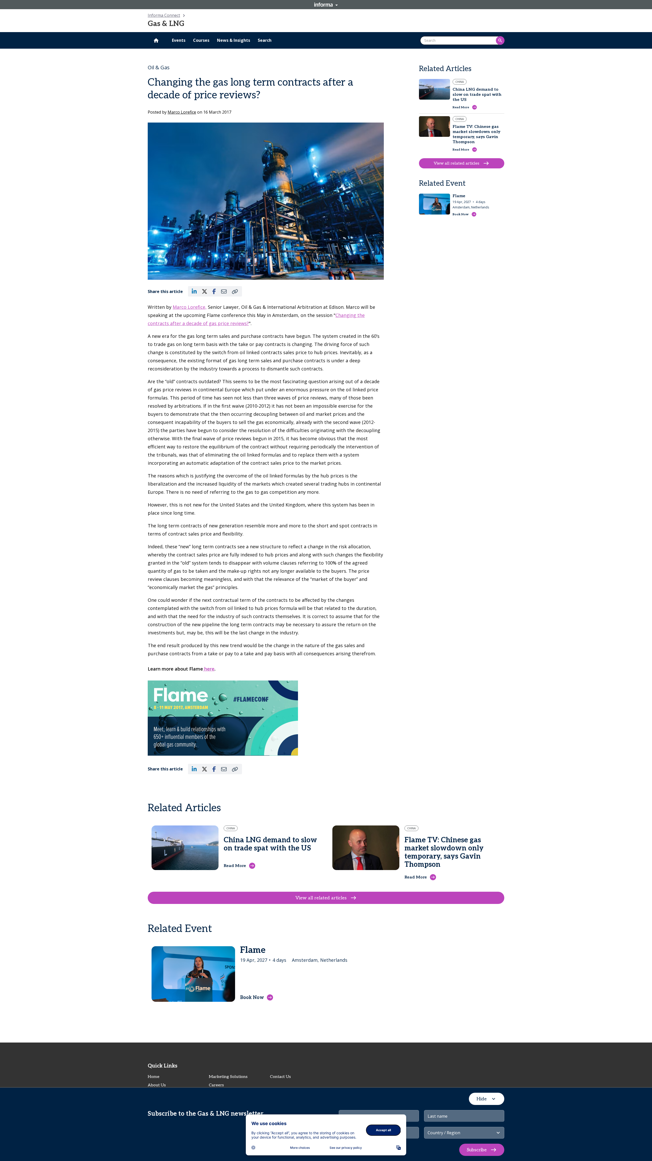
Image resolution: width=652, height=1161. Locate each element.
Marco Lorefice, (190, 307)
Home (153, 1076)
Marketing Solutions (228, 1076)
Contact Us (280, 1076)
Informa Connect (164, 15)
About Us (157, 1085)
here (208, 669)
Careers (216, 1085)
